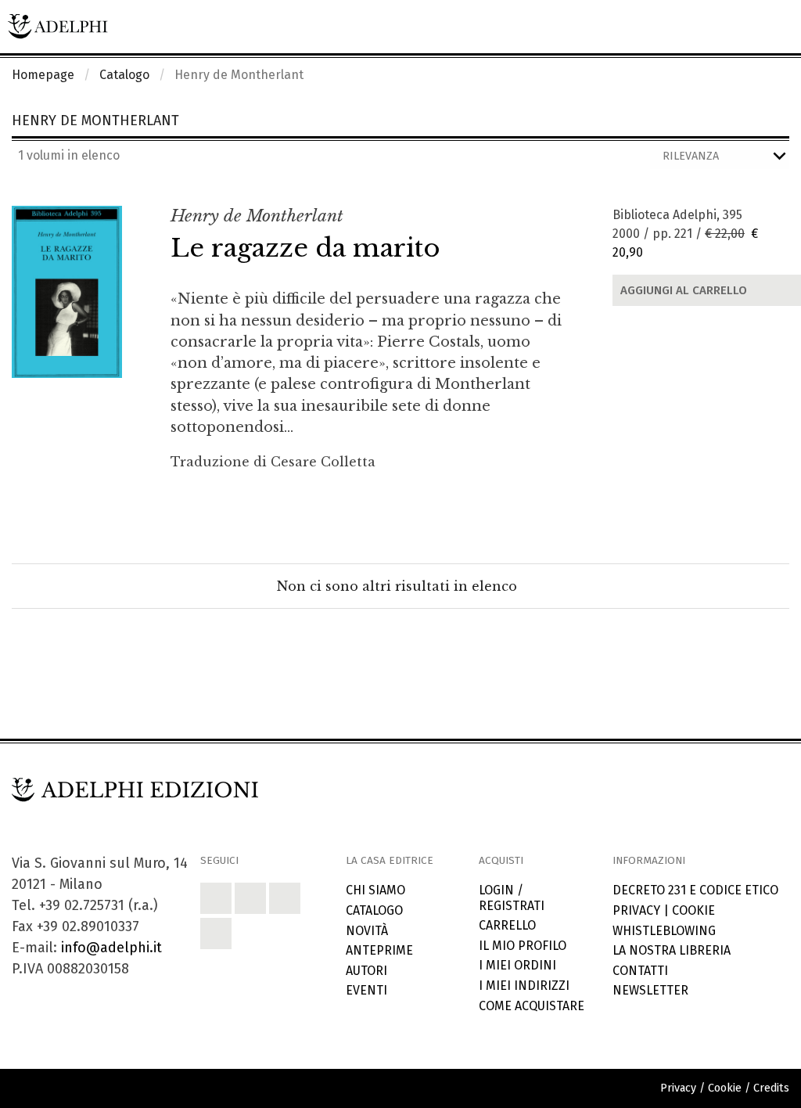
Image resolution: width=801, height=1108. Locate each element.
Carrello (507, 925)
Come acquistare (531, 1005)
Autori (366, 970)
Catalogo (124, 74)
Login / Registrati (511, 897)
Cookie (693, 910)
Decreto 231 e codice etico (695, 890)
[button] (216, 898)
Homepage (43, 74)
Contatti (640, 970)
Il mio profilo (522, 945)
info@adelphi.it (111, 947)
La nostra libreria (671, 950)
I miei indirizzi (524, 985)
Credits (771, 1088)
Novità (367, 930)
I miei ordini (517, 965)
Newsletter (650, 990)
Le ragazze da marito (305, 248)
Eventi (366, 990)
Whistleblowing (664, 930)
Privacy (636, 910)
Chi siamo (375, 890)
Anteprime (379, 950)
